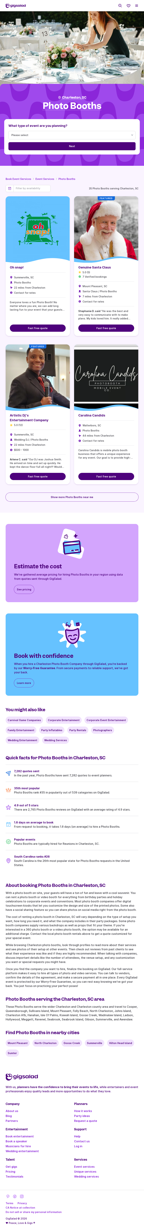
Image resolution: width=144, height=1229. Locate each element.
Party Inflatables (51, 730)
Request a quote (85, 1121)
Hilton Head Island (120, 1043)
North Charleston (46, 1043)
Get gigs (11, 1166)
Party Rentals (77, 730)
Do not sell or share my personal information (34, 1212)
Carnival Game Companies (24, 720)
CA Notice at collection (20, 1207)
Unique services (85, 1171)
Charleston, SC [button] (74, 97)
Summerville (94, 1043)
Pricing (10, 1171)
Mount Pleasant (18, 1043)
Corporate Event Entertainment (106, 720)
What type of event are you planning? (37, 126)
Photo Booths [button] (72, 106)
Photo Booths (66, 178)
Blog (9, 1116)
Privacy (22, 1203)
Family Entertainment (21, 730)
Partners (12, 1121)
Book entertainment (20, 1136)
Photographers (102, 730)
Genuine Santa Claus (94, 267)
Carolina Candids (91, 415)
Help (77, 1136)
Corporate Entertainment (64, 720)
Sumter (12, 1053)
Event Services (44, 178)
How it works (83, 1111)
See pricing (24, 589)
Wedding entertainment (22, 1151)
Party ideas (82, 1116)
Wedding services (86, 1176)
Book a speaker (16, 1141)
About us (12, 1111)
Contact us (82, 1141)
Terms (9, 1203)
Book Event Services (18, 178)
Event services (84, 1166)
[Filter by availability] (32, 188)
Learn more (24, 682)
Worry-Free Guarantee (39, 668)
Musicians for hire (18, 1146)
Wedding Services (55, 740)
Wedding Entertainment (22, 740)
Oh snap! (17, 267)
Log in (78, 1146)
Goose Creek (72, 1043)
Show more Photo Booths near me (72, 497)
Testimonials (14, 1176)
